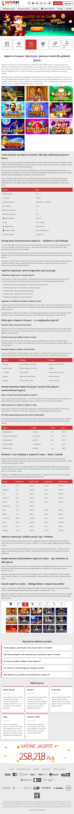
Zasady (11, 769)
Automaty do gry (9, 8)
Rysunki (68, 8)
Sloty (43, 46)
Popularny (31, 46)
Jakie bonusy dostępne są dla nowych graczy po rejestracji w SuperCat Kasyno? (31, 654)
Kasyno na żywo (24, 8)
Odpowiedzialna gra (24, 769)
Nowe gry (19, 46)
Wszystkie (7, 46)
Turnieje (60, 8)
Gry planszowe (55, 46)
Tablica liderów (49, 8)
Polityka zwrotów (59, 769)
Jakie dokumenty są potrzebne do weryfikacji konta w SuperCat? (26, 675)
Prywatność (46, 769)
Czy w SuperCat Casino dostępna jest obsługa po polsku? (23, 668)
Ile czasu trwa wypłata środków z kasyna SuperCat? (22, 661)
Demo (16, 95)
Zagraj (37, 29)
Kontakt (36, 769)
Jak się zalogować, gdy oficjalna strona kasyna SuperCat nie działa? (27, 648)
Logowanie (67, 3)
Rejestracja (58, 3)
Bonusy (35, 8)
